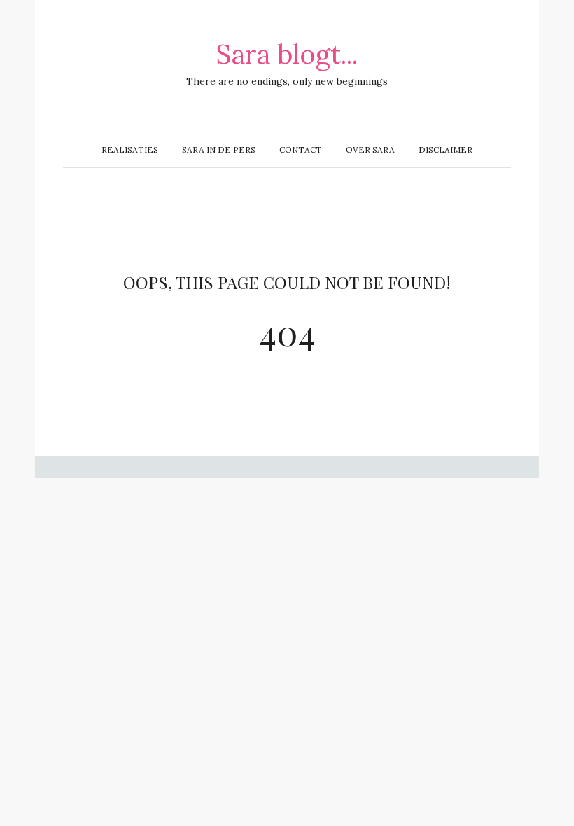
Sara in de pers (218, 149)
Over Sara (370, 149)
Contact (300, 149)
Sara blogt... (287, 54)
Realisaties (130, 149)
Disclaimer (445, 149)
